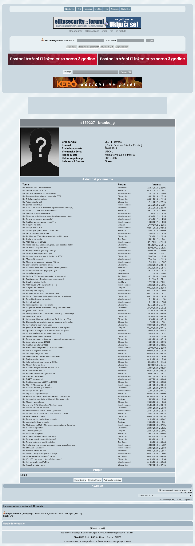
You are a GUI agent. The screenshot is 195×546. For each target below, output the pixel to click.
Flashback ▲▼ (107, 47)
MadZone (122, 282)
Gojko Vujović (97, 533)
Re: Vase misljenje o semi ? (34, 416)
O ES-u (98, 9)
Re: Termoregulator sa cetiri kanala (37, 305)
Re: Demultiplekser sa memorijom (36, 299)
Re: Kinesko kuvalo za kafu (34, 451)
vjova (71, 513)
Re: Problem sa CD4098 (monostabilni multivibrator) (45, 236)
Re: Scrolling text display (33, 290)
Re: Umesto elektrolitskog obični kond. (39, 456)
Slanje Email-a (114, 145)
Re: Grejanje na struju (32, 239)
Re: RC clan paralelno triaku (34, 199)
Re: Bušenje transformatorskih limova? (39, 439)
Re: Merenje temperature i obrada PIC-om (40, 262)
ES (119, 537)
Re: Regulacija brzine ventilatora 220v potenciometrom (46, 308)
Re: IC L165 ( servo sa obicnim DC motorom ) (42, 459)
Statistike (125, 9)
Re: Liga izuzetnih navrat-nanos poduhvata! (41, 356)
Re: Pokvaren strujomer (32, 433)
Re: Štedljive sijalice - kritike (34, 282)
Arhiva (110, 537)
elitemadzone (92, 31)
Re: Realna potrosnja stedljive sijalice (38, 442)
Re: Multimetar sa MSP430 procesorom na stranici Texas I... (48, 425)
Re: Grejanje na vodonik (33, 288)
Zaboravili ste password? (89, 47)
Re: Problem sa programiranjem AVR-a (39, 222)
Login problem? (122, 47)
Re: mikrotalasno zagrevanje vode (37, 325)
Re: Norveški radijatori (32, 273)
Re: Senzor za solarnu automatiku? (38, 219)
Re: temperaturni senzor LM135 (36, 342)
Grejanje (121, 225)
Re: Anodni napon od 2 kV (34, 190)
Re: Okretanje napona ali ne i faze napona (41, 230)
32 (176, 500)
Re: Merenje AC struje (32, 316)
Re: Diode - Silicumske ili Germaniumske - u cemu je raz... (47, 296)
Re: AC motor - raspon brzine (35, 248)
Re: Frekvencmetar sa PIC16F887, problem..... (42, 411)
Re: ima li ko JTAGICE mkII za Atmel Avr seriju (42, 405)
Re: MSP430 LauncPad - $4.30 (36, 385)
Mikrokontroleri (124, 193)
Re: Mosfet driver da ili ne (33, 365)
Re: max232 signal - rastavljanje (36, 213)
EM (116, 537)
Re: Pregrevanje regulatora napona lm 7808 (41, 196)
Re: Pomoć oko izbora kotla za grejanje (39, 419)
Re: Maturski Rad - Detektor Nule (36, 188)
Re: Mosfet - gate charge (33, 402)
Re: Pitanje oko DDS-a (32, 228)
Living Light (28, 513)
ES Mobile (121, 31)
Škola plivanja (104, 541)
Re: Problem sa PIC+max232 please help (40, 293)
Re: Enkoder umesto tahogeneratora (38, 373)
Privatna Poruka (132, 145)
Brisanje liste (186, 493)
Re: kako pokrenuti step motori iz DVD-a (40, 362)
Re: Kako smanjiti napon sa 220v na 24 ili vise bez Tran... (47, 319)
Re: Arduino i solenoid (32, 202)
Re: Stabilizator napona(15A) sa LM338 (39, 382)
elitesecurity (75, 31)
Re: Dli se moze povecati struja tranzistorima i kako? (45, 413)
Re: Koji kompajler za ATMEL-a (35, 462)
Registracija (71, 47)
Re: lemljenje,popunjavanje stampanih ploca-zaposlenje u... (48, 445)
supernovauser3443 (58, 513)
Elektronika (123, 188)
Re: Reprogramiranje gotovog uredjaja (39, 250)
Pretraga (117, 142)
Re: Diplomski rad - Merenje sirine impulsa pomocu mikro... (47, 216)
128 (184, 500)
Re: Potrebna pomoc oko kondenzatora (39, 210)
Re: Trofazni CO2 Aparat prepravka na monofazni (44, 276)
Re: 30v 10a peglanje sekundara (36, 351)
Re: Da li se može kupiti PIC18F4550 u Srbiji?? (43, 333)
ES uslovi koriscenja (70, 533)
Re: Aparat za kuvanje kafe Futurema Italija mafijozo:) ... (47, 331)
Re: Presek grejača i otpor (33, 465)
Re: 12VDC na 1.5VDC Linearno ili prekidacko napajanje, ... (48, 208)
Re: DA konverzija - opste (33, 359)
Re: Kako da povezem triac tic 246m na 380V (42, 256)
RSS (111, 31)
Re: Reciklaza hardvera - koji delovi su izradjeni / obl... (46, 268)
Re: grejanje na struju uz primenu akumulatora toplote (46, 328)
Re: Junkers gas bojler (32, 431)
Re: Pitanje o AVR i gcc (32, 391)
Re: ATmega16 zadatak (32, 259)
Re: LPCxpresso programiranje (35, 233)
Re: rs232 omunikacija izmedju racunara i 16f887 (43, 348)
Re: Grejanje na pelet (31, 225)
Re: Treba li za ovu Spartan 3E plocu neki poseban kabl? (47, 245)
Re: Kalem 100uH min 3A (33, 371)
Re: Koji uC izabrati (30, 302)
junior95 (44, 513)
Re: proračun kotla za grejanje (35, 422)
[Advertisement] (97, 105)
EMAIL (104, 31)
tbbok (37, 513)
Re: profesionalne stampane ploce (37, 265)
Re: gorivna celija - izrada (33, 310)
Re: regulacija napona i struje (35, 393)
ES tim (130, 533)
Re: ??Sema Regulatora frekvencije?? (39, 436)
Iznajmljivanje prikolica (121, 541)
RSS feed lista (97, 537)
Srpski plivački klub (88, 541)
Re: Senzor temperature (33, 428)
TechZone (122, 239)
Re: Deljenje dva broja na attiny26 (37, 253)
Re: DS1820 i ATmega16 (33, 376)
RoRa (78, 513)
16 (173, 500)
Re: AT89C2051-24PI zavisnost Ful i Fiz (39, 285)
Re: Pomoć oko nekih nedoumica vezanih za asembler (46, 396)
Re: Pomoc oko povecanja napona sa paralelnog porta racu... (49, 339)
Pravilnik (88, 9)
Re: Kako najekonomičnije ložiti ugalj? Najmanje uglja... (46, 399)
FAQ (79, 9)
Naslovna (69, 9)
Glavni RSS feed (81, 537)
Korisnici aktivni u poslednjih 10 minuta (23, 506)
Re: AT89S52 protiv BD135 (34, 242)
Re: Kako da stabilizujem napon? (37, 388)
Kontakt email (97, 528)
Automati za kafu (71, 541)
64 (180, 500)
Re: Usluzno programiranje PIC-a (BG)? (39, 453)
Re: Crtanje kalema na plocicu (35, 408)
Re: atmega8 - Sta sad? (33, 448)
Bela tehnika (123, 273)
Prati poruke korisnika (112, 480)
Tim (106, 9)
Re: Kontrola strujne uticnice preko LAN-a (40, 368)
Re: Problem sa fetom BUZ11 (35, 345)
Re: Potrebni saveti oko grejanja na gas (39, 270)
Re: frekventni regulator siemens (36, 336)
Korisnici (114, 9)
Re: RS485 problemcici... (33, 379)
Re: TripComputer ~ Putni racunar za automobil (43, 279)
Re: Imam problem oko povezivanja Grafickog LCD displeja (48, 313)
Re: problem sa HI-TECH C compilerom (39, 193)
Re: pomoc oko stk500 (32, 205)
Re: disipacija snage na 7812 (35, 353)
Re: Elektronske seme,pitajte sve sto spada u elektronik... (47, 322)
